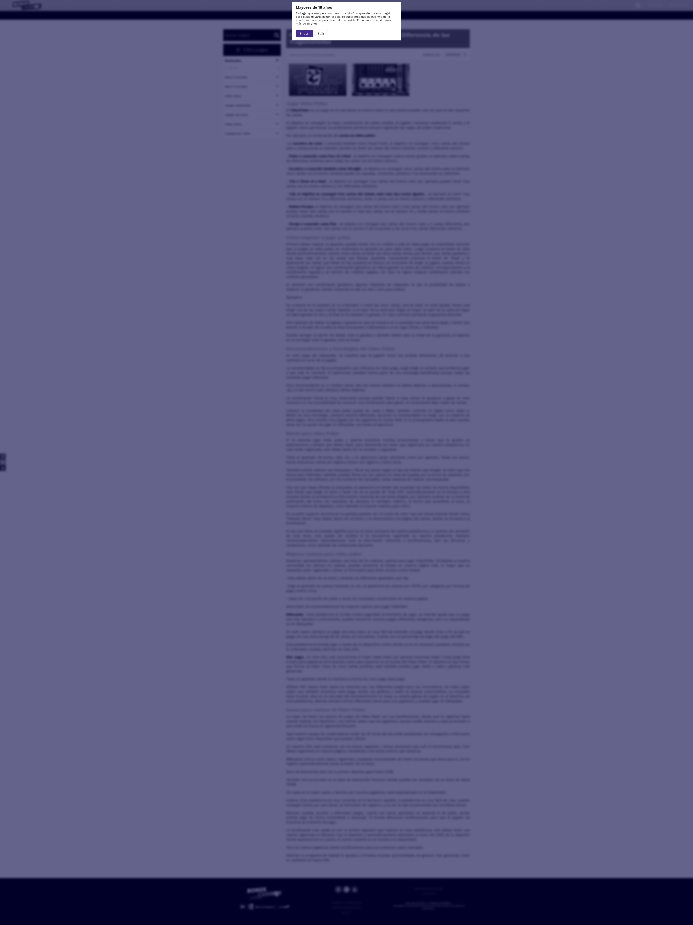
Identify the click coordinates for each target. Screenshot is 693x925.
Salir (320, 33)
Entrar (304, 33)
